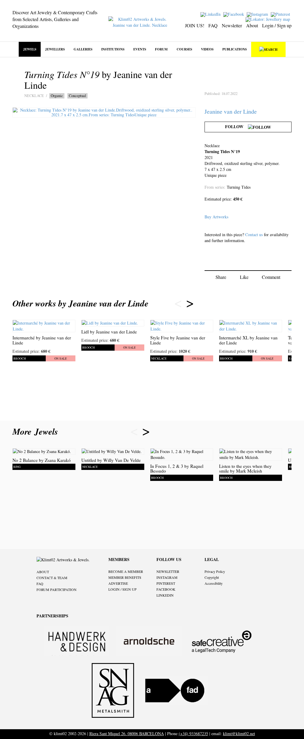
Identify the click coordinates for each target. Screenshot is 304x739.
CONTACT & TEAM (52, 577)
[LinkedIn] (211, 14)
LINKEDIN (165, 595)
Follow (236, 126)
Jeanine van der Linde (231, 111)
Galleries (83, 49)
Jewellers (55, 49)
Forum (161, 49)
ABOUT (43, 571)
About (252, 25)
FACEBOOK (165, 589)
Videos (207, 49)
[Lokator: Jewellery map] (269, 19)
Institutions (112, 49)
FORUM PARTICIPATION (57, 589)
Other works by (80, 303)
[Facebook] (234, 14)
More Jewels (36, 431)
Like (244, 277)
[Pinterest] (281, 14)
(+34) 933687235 (193, 733)
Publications (234, 49)
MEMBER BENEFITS (124, 577)
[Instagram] (258, 14)
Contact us (254, 234)
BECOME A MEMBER (125, 571)
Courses (184, 49)
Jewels (29, 49)
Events (139, 49)
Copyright (212, 577)
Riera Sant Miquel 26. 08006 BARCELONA (126, 733)
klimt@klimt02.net (239, 733)
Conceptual (77, 95)
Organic (57, 95)
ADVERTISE (118, 583)
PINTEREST (165, 583)
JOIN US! (194, 25)
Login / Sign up (277, 25)
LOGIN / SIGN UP (122, 589)
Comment (271, 277)
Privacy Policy (215, 571)
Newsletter (232, 25)
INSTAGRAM (167, 577)
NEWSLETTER (167, 571)
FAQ (213, 25)
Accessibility (214, 583)
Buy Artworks (216, 217)
